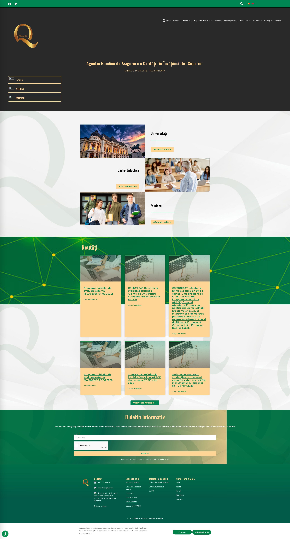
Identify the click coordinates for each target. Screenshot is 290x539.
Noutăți (267, 21)
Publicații (244, 21)
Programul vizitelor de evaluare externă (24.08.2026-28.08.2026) (98, 377)
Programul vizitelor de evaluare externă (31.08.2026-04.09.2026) (98, 291)
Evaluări (186, 21)
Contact (278, 21)
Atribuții (20, 98)
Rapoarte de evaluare (203, 21)
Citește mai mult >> (91, 299)
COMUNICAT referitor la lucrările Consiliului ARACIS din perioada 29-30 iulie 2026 (144, 378)
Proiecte (256, 21)
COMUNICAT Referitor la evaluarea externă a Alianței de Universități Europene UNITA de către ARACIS (144, 294)
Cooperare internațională (225, 21)
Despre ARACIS (172, 21)
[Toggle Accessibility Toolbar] (5, 533)
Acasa (164, 20)
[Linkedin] (16, 4)
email (76, 434)
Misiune (20, 89)
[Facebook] (9, 4)
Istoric (19, 80)
